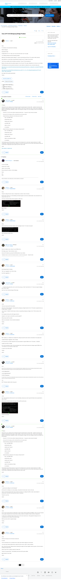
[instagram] (52, 572)
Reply (42, 152)
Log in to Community (51, 46)
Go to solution (23, 37)
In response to (9, 101)
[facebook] (38, 572)
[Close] (26, 575)
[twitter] (41, 572)
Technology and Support (12, 25)
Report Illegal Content (49, 575)
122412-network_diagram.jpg (7, 84)
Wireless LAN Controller (9, 81)
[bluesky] (56, 572)
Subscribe (53, 26)
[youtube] (48, 572)
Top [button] (2, 568)
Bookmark (48, 26)
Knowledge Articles (51, 56)
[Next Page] (23, 565)
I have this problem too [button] (7, 78)
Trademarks (38, 575)
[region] (14, 577)
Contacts (7, 571)
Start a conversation (49, 15)
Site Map (43, 575)
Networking (20, 25)
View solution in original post (7, 148)
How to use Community (52, 43)
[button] (3, 92)
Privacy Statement (4, 578)
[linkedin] (45, 572)
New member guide (51, 44)
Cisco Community (4, 25)
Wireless (25, 25)
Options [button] (58, 26)
